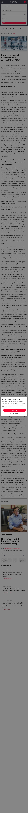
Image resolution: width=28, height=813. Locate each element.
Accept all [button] (14, 410)
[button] (14, 413)
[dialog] (14, 406)
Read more (8, 406)
